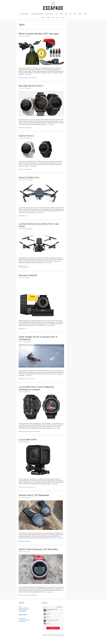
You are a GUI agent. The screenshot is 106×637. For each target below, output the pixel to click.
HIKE (75, 13)
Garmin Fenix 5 (26, 135)
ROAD (85, 13)
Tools (35, 77)
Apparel (21, 77)
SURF (43, 17)
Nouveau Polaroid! (28, 275)
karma (27, 267)
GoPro (24, 267)
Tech (33, 77)
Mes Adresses (22, 621)
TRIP (53, 17)
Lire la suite (28, 74)
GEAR (48, 17)
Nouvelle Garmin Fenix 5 (31, 85)
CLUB (63, 17)
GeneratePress (60, 635)
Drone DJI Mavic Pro (29, 177)
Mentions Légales (49, 13)
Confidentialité (22, 611)
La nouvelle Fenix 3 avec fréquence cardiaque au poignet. (36, 388)
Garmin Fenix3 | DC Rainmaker (34, 495)
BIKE (66, 13)
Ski (30, 77)
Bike (21, 215)
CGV (56, 13)
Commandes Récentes (24, 619)
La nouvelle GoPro (28, 439)
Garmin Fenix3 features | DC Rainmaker (38, 549)
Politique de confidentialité (37, 13)
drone (21, 267)
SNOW (80, 13)
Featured (25, 77)
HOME (61, 13)
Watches (29, 127)
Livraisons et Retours (24, 13)
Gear (29, 77)
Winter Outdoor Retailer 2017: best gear (39, 33)
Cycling (23, 431)
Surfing (31, 487)
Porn (26, 378)
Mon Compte (22, 618)
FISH (71, 13)
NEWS (57, 17)
